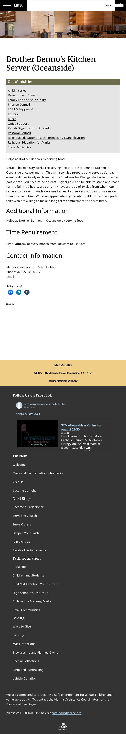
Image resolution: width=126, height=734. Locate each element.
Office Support (18, 124)
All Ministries (17, 90)
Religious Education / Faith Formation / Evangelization (46, 138)
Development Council (23, 95)
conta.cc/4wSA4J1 (28, 414)
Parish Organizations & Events (29, 128)
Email (10, 277)
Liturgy (13, 114)
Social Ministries (19, 147)
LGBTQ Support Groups (25, 109)
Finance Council (19, 104)
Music (12, 119)
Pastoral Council (19, 133)
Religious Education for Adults (29, 142)
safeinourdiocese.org (66, 713)
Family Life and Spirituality (27, 100)
